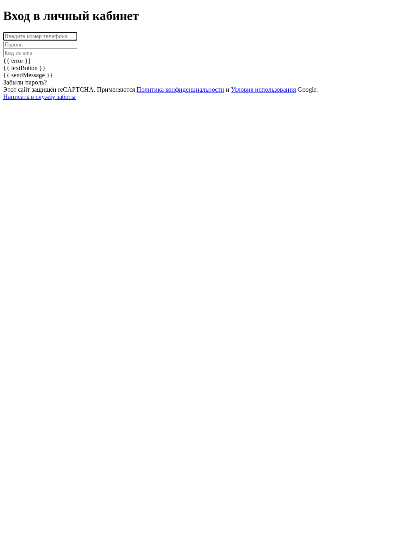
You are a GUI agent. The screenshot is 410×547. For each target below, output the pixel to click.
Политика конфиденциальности (180, 89)
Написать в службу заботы (39, 96)
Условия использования (263, 89)
